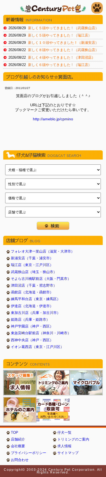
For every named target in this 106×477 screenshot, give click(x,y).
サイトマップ (68, 453)
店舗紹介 (18, 439)
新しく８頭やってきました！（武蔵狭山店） (63, 50)
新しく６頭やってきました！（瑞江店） (60, 65)
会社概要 (18, 446)
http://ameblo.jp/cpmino (53, 119)
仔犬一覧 (64, 433)
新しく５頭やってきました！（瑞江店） (60, 35)
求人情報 (64, 446)
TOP (14, 433)
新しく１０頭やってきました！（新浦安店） (63, 43)
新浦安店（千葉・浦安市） (32, 258)
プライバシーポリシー (28, 453)
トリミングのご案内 (73, 439)
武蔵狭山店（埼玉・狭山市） (34, 272)
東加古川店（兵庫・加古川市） (35, 313)
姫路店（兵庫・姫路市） (30, 320)
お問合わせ (20, 460)
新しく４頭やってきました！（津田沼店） (61, 57)
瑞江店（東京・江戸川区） (32, 265)
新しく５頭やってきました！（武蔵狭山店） (63, 28)
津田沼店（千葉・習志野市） (34, 285)
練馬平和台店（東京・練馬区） (35, 299)
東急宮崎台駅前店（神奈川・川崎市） (41, 333)
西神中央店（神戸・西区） (32, 340)
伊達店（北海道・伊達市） (32, 306)
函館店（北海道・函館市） (32, 292)
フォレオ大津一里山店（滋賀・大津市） (42, 251)
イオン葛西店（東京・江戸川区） (37, 347)
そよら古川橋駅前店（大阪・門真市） (41, 279)
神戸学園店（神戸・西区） (32, 326)
